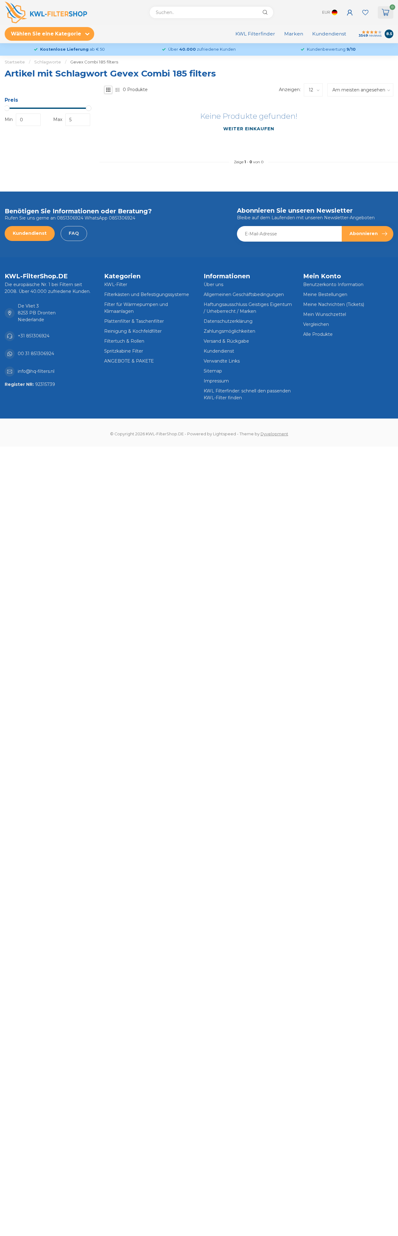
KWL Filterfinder (255, 34)
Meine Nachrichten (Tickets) (333, 304)
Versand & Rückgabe (226, 341)
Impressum (216, 381)
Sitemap (213, 371)
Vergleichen (316, 324)
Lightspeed (224, 434)
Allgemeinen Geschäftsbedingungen (244, 294)
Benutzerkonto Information (333, 284)
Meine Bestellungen (325, 294)
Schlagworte (47, 61)
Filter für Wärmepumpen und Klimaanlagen (136, 308)
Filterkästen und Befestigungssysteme (146, 294)
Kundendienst (329, 34)
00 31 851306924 (36, 353)
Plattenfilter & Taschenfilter (134, 321)
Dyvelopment (274, 434)
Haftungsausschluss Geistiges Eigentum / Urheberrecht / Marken (248, 308)
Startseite (15, 61)
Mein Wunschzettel (324, 314)
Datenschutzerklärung (228, 321)
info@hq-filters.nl (36, 371)
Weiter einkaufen (248, 129)
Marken (293, 34)
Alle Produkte (318, 334)
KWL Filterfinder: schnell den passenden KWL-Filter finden (247, 394)
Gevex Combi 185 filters (94, 61)
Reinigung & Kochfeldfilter (133, 331)
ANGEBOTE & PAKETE (129, 361)
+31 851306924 (33, 336)
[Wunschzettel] (365, 12)
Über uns (213, 284)
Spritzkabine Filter (123, 351)
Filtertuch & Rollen (124, 341)
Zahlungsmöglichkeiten (229, 331)
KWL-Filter (115, 284)
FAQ (74, 233)
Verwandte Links (222, 361)
